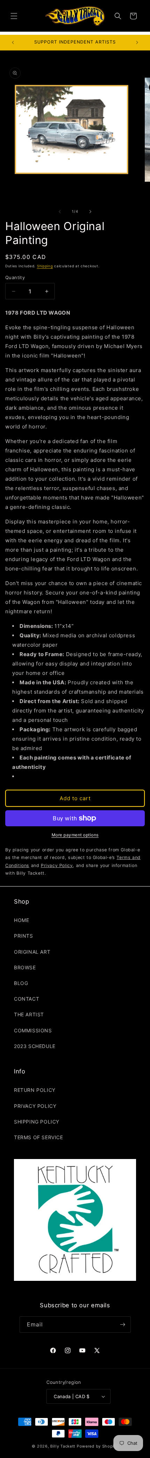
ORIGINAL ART (32, 952)
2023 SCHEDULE (34, 1046)
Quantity (15, 277)
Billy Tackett (62, 1446)
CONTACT (26, 999)
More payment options (75, 834)
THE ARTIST (29, 1014)
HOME (21, 920)
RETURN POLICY (34, 1090)
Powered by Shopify (97, 1446)
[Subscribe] (122, 1324)
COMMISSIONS (33, 1030)
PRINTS (23, 936)
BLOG (21, 983)
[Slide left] (59, 211)
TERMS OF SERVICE (38, 1137)
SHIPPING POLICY (36, 1122)
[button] (14, 16)
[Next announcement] (137, 42)
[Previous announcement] (13, 42)
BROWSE (25, 967)
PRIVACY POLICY (35, 1106)
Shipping (45, 266)
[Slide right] (90, 211)
